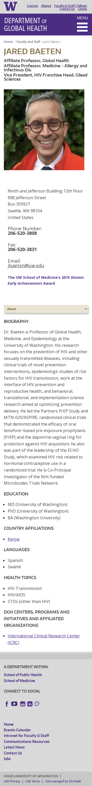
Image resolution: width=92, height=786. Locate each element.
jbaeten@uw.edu (26, 265)
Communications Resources (27, 741)
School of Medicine (19, 680)
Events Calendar (17, 730)
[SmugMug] (37, 704)
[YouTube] (15, 704)
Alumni (46, 5)
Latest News (14, 747)
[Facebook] (7, 704)
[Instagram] (23, 704)
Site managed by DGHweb (63, 781)
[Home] (25, 24)
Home (8, 42)
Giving (82, 9)
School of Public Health (23, 675)
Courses (32, 5)
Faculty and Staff (28, 42)
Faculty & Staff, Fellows (70, 5)
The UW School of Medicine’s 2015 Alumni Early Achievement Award (46, 280)
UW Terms (33, 781)
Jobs (7, 758)
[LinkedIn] (30, 704)
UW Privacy (12, 781)
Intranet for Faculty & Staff (26, 735)
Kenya (13, 539)
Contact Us (67, 9)
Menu (82, 18)
